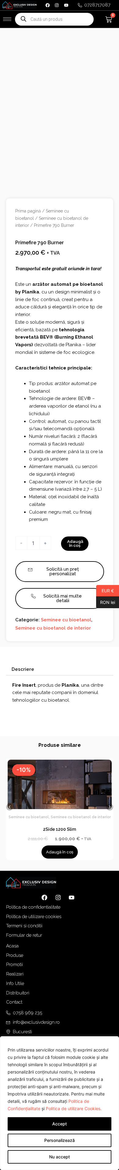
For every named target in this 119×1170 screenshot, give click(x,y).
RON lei (105, 602)
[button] (9, 806)
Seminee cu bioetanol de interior (53, 628)
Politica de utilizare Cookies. (74, 1108)
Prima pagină (28, 211)
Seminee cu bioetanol (66, 620)
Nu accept (59, 1156)
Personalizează (59, 1140)
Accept (59, 1123)
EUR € (105, 590)
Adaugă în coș (75, 543)
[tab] (59, 669)
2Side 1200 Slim (59, 829)
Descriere (23, 669)
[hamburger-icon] (7, 19)
